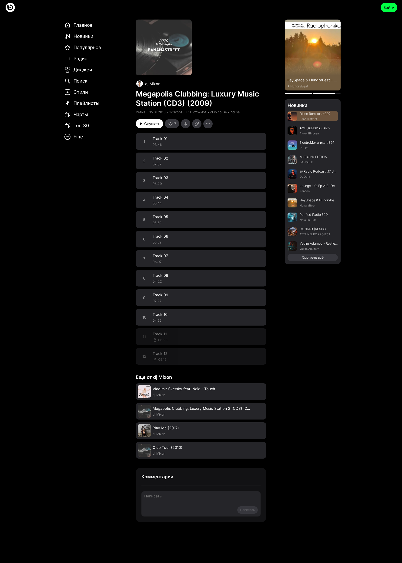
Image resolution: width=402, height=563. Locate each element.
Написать (247, 510)
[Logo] (10, 7)
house (235, 112)
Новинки (297, 105)
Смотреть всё (313, 257)
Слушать (152, 123)
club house (218, 112)
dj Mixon (152, 83)
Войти (389, 7)
